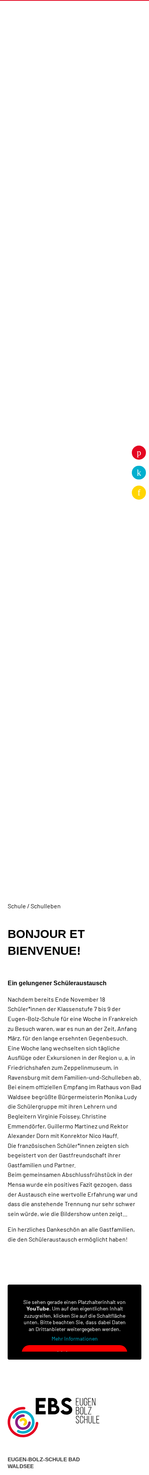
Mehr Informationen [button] (75, 1338)
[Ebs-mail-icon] (139, 493)
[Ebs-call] (139, 473)
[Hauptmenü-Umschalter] (130, 13)
